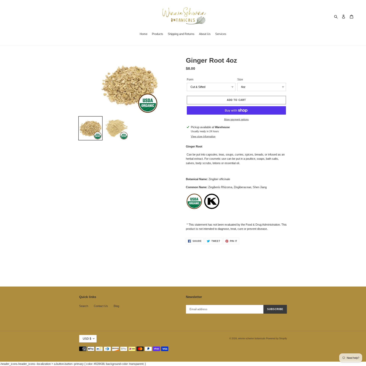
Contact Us (101, 306)
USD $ (87, 338)
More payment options (236, 119)
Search (83, 306)
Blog (116, 306)
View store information (203, 136)
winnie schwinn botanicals (251, 338)
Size (240, 79)
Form (190, 79)
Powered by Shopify (276, 338)
